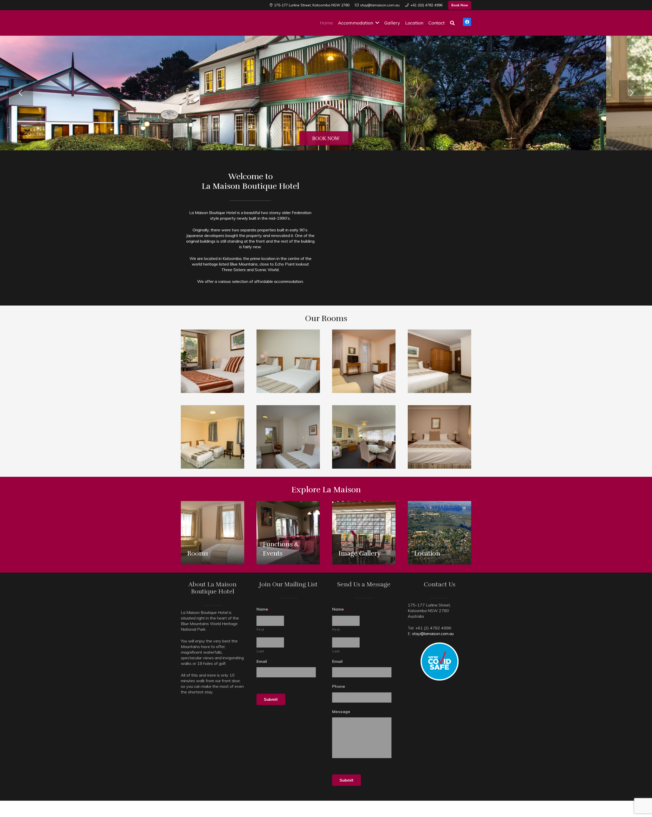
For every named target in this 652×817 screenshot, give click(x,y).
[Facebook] (467, 22)
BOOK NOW (325, 138)
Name (264, 609)
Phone (338, 686)
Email (263, 661)
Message (341, 711)
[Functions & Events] (288, 532)
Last (260, 651)
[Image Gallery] (364, 532)
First (260, 629)
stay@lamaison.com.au (433, 633)
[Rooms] (212, 532)
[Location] (439, 532)
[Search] (452, 23)
